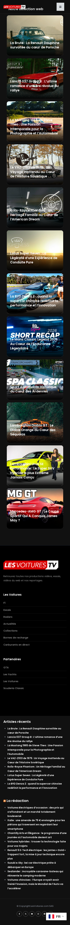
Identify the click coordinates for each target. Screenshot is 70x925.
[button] (60, 7)
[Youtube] (32, 914)
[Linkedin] (44, 914)
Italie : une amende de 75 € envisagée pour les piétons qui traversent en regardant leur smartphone (36, 824)
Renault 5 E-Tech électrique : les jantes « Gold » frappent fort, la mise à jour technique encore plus (36, 854)
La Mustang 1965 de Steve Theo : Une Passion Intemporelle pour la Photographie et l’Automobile (35, 750)
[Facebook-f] (19, 914)
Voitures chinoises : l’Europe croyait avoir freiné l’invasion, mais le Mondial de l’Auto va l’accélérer (35, 884)
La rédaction (18, 800)
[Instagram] (38, 914)
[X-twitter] (25, 914)
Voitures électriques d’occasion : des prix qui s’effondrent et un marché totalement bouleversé (35, 812)
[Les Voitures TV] (30, 564)
